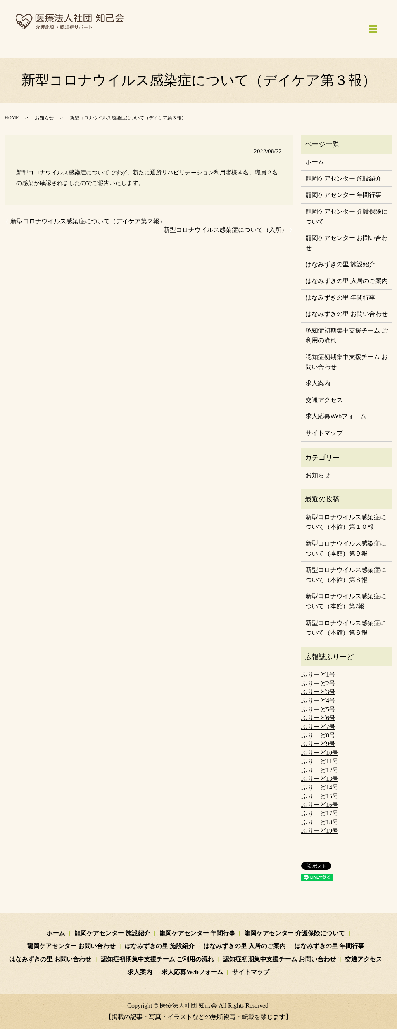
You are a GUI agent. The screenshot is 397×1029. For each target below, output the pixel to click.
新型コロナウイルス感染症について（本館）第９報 (346, 548)
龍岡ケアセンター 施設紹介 (343, 178)
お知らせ (44, 118)
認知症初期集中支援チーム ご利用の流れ (347, 335)
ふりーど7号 (318, 726)
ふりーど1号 (318, 674)
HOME (12, 118)
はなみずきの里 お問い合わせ (347, 314)
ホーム (315, 162)
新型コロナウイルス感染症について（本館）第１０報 (346, 522)
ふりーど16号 (319, 804)
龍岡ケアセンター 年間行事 (343, 195)
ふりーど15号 (319, 796)
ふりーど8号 (318, 735)
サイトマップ (324, 433)
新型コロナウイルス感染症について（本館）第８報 (346, 574)
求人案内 (318, 383)
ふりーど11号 (319, 761)
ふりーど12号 (319, 770)
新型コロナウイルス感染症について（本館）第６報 (346, 628)
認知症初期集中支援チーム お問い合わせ (347, 362)
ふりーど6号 (318, 718)
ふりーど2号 (318, 683)
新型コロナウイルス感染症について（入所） (226, 229)
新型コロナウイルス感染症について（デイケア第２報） (88, 221)
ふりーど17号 (319, 813)
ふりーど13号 (319, 778)
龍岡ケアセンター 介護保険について (347, 216)
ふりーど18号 (319, 822)
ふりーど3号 (318, 692)
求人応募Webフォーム (336, 416)
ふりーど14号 (319, 787)
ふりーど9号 (318, 744)
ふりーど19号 (319, 830)
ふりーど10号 (319, 752)
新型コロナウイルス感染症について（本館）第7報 (346, 601)
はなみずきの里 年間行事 (340, 297)
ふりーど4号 (318, 700)
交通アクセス (324, 400)
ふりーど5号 (318, 709)
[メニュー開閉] (373, 29)
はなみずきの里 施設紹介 (340, 264)
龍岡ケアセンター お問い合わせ (347, 243)
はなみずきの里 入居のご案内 (347, 281)
